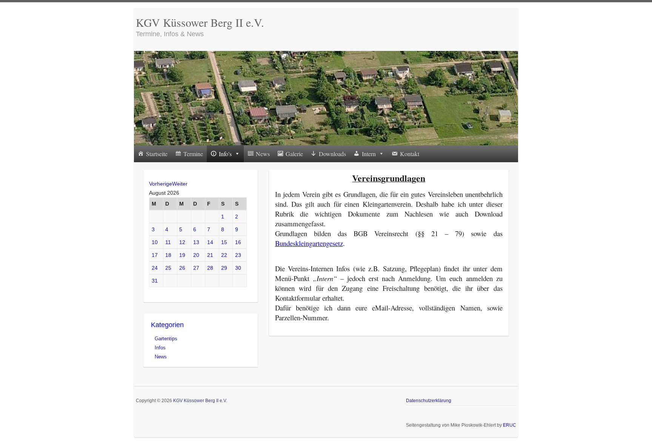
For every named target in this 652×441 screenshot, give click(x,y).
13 (196, 242)
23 (238, 255)
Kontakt (409, 154)
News (263, 154)
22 (224, 255)
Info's (225, 154)
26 (182, 268)
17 (155, 255)
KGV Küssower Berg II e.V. (200, 22)
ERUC (509, 425)
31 (155, 281)
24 (155, 268)
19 (182, 255)
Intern (369, 154)
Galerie (294, 154)
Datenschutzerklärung (428, 400)
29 (224, 268)
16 (238, 242)
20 (196, 255)
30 (238, 268)
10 (155, 242)
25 (168, 268)
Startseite (157, 154)
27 (196, 268)
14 (210, 242)
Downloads (332, 154)
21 (210, 255)
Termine (193, 154)
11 (168, 242)
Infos (160, 347)
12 (182, 242)
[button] (237, 153)
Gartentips (166, 338)
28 (210, 268)
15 (224, 242)
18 (168, 255)
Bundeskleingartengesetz (309, 243)
